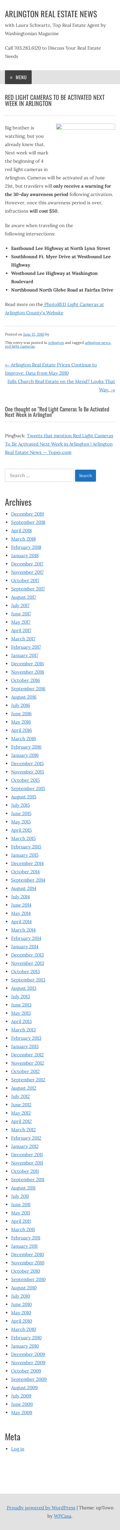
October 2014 (25, 872)
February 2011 (25, 1238)
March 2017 (23, 639)
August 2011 (23, 1188)
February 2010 (26, 1337)
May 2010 (21, 1313)
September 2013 (28, 980)
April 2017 (21, 630)
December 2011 (27, 1154)
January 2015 (24, 855)
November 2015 (27, 772)
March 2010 (23, 1329)
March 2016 (23, 738)
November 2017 (27, 572)
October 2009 (26, 1371)
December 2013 (27, 955)
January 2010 (25, 1346)
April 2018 (21, 530)
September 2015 (28, 788)
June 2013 (21, 1005)
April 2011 (21, 1221)
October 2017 (25, 580)
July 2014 (20, 897)
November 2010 (27, 1263)
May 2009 (21, 1412)
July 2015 (20, 805)
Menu (20, 77)
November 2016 (27, 672)
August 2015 (23, 797)
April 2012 (21, 1121)
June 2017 (21, 614)
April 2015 (21, 830)
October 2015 (25, 780)
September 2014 (28, 880)
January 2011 (24, 1246)
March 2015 (23, 838)
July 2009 (21, 1396)
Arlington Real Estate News (51, 14)
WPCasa (62, 1516)
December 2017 (27, 564)
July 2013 (20, 996)
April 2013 (21, 1021)
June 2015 (21, 813)
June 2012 (21, 1105)
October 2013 (25, 971)
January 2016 (25, 755)
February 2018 (26, 547)
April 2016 (21, 730)
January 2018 (24, 555)
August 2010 (24, 1288)
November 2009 (28, 1362)
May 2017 (20, 622)
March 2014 (23, 930)
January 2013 (24, 1046)
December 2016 (27, 664)
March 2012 (23, 1129)
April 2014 (21, 921)
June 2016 (21, 713)
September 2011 (27, 1179)
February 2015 (26, 847)
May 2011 (20, 1213)
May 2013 (21, 1013)
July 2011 (20, 1196)
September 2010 (28, 1279)
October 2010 (25, 1271)
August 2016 (24, 697)
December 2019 (27, 514)
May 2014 (21, 913)
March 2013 (23, 1030)
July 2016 (20, 705)
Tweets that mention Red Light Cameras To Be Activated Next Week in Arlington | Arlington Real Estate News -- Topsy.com (59, 444)
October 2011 (25, 1171)
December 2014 (27, 863)
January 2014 (24, 946)
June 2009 (22, 1404)
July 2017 (20, 605)
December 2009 (28, 1354)
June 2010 (21, 1304)
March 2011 (23, 1229)
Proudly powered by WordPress (41, 1508)
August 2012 (23, 1088)
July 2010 (20, 1296)
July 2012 (20, 1096)
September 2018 (28, 522)
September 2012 (28, 1080)
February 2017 (26, 647)
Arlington (56, 342)
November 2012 (27, 1063)
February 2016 (26, 747)
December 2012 (27, 1055)
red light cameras (20, 346)
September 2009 (29, 1379)
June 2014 (21, 905)
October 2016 (25, 680)
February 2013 (26, 1038)
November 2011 (27, 1163)
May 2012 (21, 1113)
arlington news (97, 342)
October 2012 (25, 1071)
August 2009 (24, 1387)
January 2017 (24, 655)
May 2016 (21, 722)
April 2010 (21, 1321)
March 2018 (23, 539)
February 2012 (26, 1138)
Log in (17, 1449)
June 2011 (20, 1204)
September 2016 (28, 689)
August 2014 (23, 888)
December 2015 (27, 763)
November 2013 (27, 963)
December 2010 (27, 1254)
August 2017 (23, 597)
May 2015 (21, 822)
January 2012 (24, 1146)
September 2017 (28, 589)
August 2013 (23, 988)
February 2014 (26, 938)
